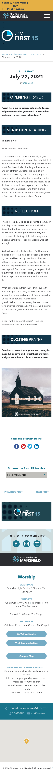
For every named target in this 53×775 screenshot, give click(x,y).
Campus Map (26, 656)
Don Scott (28, 83)
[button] (27, 741)
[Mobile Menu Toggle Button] (47, 15)
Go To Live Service (26, 634)
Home (5, 54)
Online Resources (19, 54)
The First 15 (36, 54)
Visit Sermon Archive (26, 643)
